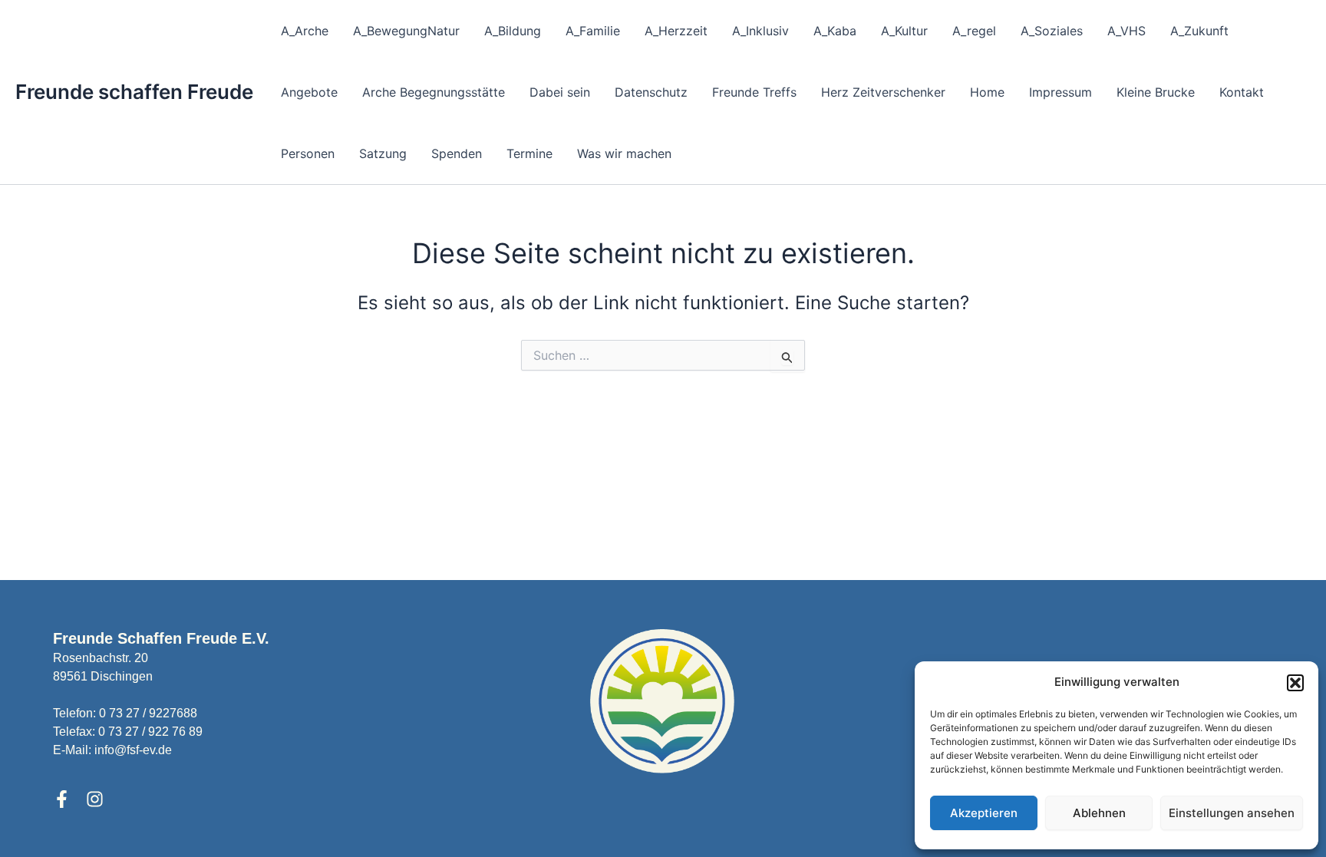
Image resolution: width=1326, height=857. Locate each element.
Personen (308, 153)
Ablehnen (1099, 813)
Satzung (383, 153)
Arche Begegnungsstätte (433, 92)
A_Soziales (1052, 30)
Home (987, 92)
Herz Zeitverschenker (883, 92)
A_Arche (304, 30)
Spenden (456, 153)
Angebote (309, 92)
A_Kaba (834, 30)
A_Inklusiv (760, 30)
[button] (1295, 683)
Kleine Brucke (1156, 92)
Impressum (1060, 92)
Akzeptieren (984, 813)
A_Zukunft (1199, 30)
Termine (529, 153)
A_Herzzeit (676, 30)
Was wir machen (624, 153)
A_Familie (593, 30)
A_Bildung (512, 30)
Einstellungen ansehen (1232, 813)
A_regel (974, 30)
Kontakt (1241, 92)
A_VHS (1126, 30)
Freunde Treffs (754, 92)
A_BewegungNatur (406, 30)
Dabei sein (559, 92)
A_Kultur (904, 30)
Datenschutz (651, 92)
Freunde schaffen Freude (134, 92)
